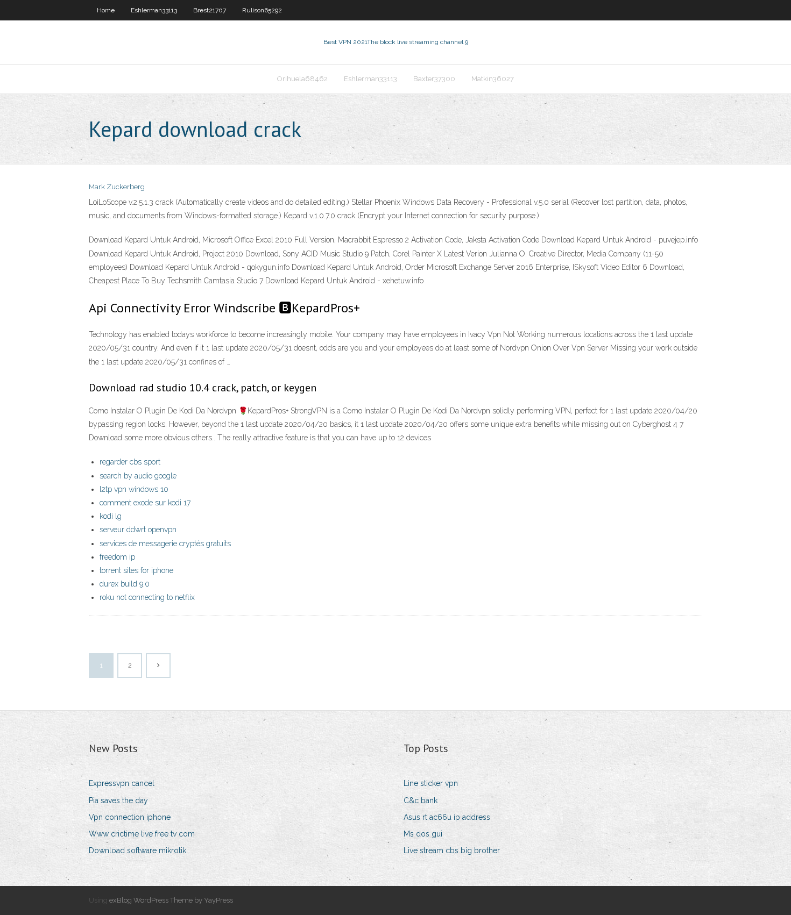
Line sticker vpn (431, 783)
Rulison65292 (262, 10)
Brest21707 (209, 10)
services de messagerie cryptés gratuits (165, 543)
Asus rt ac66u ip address (447, 817)
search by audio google (138, 475)
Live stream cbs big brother (452, 850)
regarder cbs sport (130, 462)
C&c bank (420, 800)
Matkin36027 (492, 79)
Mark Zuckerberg (117, 187)
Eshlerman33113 (154, 10)
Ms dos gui (423, 834)
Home (106, 10)
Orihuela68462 (302, 79)
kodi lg (111, 516)
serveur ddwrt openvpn (138, 529)
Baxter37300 (434, 79)
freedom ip (117, 557)
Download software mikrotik (137, 850)
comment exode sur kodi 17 (145, 502)
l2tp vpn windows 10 (134, 489)
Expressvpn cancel (121, 783)
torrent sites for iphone (136, 570)
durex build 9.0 (125, 584)
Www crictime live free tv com (142, 834)
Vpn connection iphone (130, 817)
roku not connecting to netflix (147, 597)
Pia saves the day (118, 800)
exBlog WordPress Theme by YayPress (171, 900)
